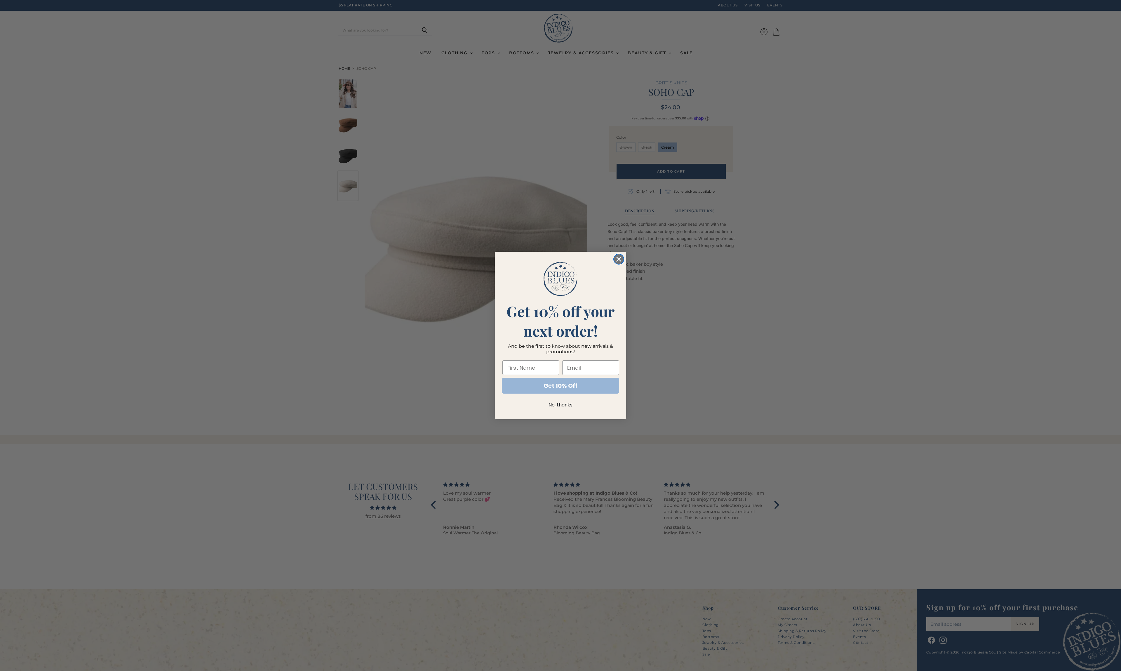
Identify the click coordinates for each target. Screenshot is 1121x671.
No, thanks (560, 404)
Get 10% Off (560, 386)
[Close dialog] (619, 259)
